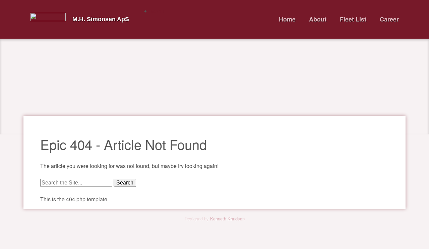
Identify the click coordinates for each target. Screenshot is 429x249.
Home (287, 19)
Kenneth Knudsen (227, 218)
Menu (157, 11)
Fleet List (353, 19)
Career (389, 19)
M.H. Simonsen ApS (100, 19)
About (317, 19)
